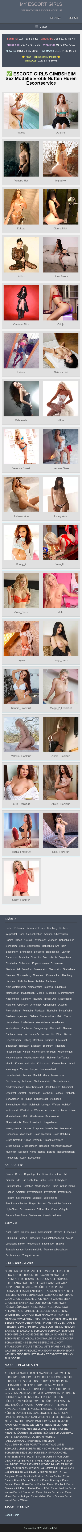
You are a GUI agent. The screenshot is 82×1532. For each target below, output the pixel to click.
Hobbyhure (61, 1180)
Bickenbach (33, 945)
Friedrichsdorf (13, 1051)
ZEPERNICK (66, 1354)
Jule (61, 612)
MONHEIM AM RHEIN (47, 1420)
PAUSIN (70, 1322)
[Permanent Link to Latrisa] (21, 350)
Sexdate (37, 1197)
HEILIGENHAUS (14, 1397)
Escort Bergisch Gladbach (30, 1476)
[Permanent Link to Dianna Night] (61, 207)
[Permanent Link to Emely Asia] (61, 494)
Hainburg (67, 975)
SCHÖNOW (27, 1338)
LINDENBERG (13, 1314)
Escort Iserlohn (59, 1488)
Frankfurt (27, 969)
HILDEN (58, 1397)
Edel (18, 1180)
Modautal (51, 992)
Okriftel (22, 1093)
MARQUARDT (61, 1314)
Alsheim (52, 939)
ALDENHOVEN (13, 1373)
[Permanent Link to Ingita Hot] (61, 159)
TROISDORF (62, 1456)
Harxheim (11, 981)
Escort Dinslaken (32, 1480)
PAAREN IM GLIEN (54, 1322)
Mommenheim (66, 992)
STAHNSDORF (13, 1346)
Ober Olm (22, 1004)
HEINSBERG (31, 1397)
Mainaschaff (12, 992)
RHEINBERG (34, 1440)
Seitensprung (23, 1197)
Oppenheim (49, 1004)
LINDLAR (10, 1416)
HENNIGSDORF (32, 1302)
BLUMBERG (32, 1279)
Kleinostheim (35, 986)
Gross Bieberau (42, 1134)
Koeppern (38, 1128)
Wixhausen (40, 1110)
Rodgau (59, 1093)
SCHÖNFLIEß (12, 1338)
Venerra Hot (21, 180)
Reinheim (28, 1010)
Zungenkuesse (30, 1255)
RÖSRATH (35, 1444)
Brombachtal (52, 951)
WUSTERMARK (36, 1354)
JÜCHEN (10, 1404)
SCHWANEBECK (14, 1342)
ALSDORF (47, 1373)
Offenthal (11, 1093)
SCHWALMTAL (52, 1448)
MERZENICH (12, 1420)
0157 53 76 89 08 (47, 60)
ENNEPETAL (61, 1381)
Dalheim (65, 951)
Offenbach (35, 1004)
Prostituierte (65, 1191)
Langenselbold (48, 1069)
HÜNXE (49, 1401)
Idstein (9, 1063)
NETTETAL (46, 1424)
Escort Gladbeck (56, 1484)
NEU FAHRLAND (44, 1318)
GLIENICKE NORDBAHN (59, 1294)
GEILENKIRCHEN (15, 1389)
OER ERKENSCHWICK (18, 1436)
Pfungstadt (34, 1093)
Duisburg (52, 928)
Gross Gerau (13, 1145)
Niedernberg (65, 998)
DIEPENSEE (58, 1287)
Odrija (60, 324)
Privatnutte (50, 1191)
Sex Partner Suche (16, 1203)
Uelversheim (12, 1022)
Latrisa (21, 372)
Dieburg (27, 1040)
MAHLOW (47, 1314)
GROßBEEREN (61, 1298)
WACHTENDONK (64, 1460)
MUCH (64, 1420)
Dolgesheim (65, 957)
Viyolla (21, 132)
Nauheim (26, 998)
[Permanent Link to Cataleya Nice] (21, 303)
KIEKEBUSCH (39, 1306)
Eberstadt (61, 1040)
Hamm (9, 939)
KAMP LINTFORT (46, 1404)
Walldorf (66, 1104)
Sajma (21, 660)
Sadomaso (48, 1243)
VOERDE (48, 1460)
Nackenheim (12, 998)
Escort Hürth (43, 1488)
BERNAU (40, 1275)
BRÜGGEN (57, 1377)
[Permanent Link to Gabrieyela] (21, 398)
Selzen (34, 1016)
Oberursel (67, 1087)
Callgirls (63, 1209)
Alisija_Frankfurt (60, 803)
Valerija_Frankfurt (21, 755)
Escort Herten (27, 1488)
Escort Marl (57, 1492)
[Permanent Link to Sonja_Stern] (61, 638)
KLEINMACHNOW (58, 1306)
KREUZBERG (12, 1310)
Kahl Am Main (26, 981)
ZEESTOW (52, 1354)
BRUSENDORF (30, 1283)
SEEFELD (43, 1342)
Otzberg (62, 1004)
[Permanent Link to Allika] (21, 255)
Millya (60, 420)
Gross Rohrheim (62, 1134)
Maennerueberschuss (56, 1249)
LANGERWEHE (41, 1412)
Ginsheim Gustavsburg (18, 975)
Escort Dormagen (51, 1480)
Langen (34, 1069)
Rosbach (70, 1093)
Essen (41, 928)
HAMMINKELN (51, 1393)
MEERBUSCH (64, 1416)
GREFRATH (63, 1389)
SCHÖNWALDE (43, 1338)
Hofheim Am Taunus (58, 1057)
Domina (58, 1232)
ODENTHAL (66, 1432)
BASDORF (49, 1271)
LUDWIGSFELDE (31, 1314)
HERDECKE (46, 1397)
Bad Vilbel (56, 1034)
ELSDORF (26, 1381)
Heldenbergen (64, 1051)
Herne (33, 1151)
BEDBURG (11, 1377)
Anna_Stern (21, 612)
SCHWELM (68, 1448)
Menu (43, 26)
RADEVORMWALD (15, 1440)
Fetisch (23, 1237)
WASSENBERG (31, 1464)
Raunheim (47, 1093)
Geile (50, 1180)
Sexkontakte (50, 1197)
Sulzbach (34, 1104)
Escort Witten (19, 1500)
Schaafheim (65, 1010)
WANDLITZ (30, 1350)
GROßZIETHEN (14, 1302)
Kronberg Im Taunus (17, 1069)
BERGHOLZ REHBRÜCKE (20, 1275)
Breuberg (39, 951)
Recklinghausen (66, 1151)
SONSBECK (40, 1452)
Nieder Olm (50, 998)
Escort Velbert (39, 1496)
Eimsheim (11, 963)
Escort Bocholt (54, 1476)
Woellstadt (26, 1134)
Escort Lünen (43, 1492)
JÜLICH (19, 1404)
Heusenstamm (14, 1057)
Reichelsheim (13, 1010)
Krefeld (28, 939)
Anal (8, 1232)
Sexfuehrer (35, 1215)
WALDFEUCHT (13, 1464)
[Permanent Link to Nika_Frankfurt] (61, 830)
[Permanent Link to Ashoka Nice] (21, 494)
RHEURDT (48, 1440)
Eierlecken (70, 1232)
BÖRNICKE (62, 1279)
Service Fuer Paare (16, 1215)
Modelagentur (42, 1186)
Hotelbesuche (13, 1186)
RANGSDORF (46, 1326)
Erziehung (11, 1237)
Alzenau (67, 1028)
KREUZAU (61, 1408)
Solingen (23, 1151)
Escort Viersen (55, 1496)
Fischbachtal (13, 969)
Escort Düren (21, 1484)
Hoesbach (35, 1122)
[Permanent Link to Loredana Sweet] (61, 446)
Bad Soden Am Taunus (36, 1034)
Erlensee (36, 1045)
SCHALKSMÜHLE (15, 1448)
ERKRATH (40, 1385)
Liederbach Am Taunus (18, 1075)
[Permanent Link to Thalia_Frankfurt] (21, 830)
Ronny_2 (21, 564)
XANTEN (43, 1472)
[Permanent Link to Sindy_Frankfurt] (21, 878)
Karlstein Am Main (45, 981)
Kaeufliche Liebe (52, 1215)
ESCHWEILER (54, 1385)
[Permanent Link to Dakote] (21, 207)
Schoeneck (12, 1134)
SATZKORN (26, 1330)
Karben (19, 1063)
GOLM (8, 1298)
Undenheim (27, 1022)
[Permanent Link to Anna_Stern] (21, 590)
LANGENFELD (24, 1412)
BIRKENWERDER (56, 1275)
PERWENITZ (12, 1326)
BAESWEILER (62, 1373)
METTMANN (27, 1420)
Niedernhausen (61, 1081)
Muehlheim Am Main (17, 1116)
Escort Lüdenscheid (24, 1492)
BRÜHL (68, 1377)
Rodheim (52, 1010)
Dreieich (49, 1040)
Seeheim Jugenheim (17, 1016)
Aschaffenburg (14, 1034)
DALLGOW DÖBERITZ (37, 1287)
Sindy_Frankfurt (21, 899)
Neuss (41, 1151)
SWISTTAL (25, 1456)
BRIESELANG (13, 1283)
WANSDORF (45, 1350)
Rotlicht (10, 1197)
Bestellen (28, 1186)
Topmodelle (54, 1203)
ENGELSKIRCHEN (43, 1381)
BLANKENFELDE (14, 1279)
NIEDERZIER (35, 1432)
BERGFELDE (63, 1271)
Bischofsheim (13, 1040)
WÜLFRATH (30, 1472)
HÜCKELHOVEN (14, 1401)
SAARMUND (12, 1330)
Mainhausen (28, 992)
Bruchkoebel (52, 1116)
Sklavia (59, 1243)
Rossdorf (44, 1145)
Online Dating (67, 1186)
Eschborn (48, 1045)
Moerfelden (51, 1128)
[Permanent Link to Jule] (61, 590)
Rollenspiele (33, 1243)
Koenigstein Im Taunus (18, 1128)
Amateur (20, 1191)
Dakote (21, 228)
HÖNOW (9, 1306)
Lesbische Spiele (15, 1243)
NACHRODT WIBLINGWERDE (22, 1424)
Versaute (67, 1203)
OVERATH (38, 1436)
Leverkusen (40, 939)
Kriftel (71, 1063)
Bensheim (11, 945)
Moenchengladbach (61, 1145)
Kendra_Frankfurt (21, 707)
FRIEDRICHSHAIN (15, 1294)
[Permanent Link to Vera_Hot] (61, 542)
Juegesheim (50, 1122)
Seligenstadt (41, 1098)
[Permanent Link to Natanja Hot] (61, 350)
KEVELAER (11, 1408)
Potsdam (19, 928)
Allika (21, 276)
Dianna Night (60, 228)
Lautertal (48, 986)
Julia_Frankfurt (21, 803)
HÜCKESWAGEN (34, 1401)
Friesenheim (40, 969)
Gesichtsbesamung (53, 1237)
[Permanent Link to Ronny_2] (21, 542)
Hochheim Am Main (34, 1057)
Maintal (37, 1075)
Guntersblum (53, 975)
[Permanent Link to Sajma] (21, 638)
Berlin (9, 928)
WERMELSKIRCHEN (16, 1468)
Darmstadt (11, 957)
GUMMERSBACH (15, 1393)
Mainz (46, 1075)
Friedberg (60, 1045)
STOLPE (27, 1346)
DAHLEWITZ (46, 1283)
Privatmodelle (34, 1191)
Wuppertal (11, 934)
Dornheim (38, 1040)
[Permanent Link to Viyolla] (21, 111)
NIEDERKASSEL (58, 1428)
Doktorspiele (45, 1232)
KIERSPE (24, 1408)
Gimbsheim (69, 969)
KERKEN (61, 1404)
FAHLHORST (37, 1291)
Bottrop (51, 1151)
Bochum (63, 928)
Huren (55, 1186)
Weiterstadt (12, 1110)
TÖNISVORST (46, 1456)
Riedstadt (40, 1010)
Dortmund (31, 928)
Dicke (42, 1180)
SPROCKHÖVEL (57, 1452)
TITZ (34, 1456)
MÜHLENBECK (25, 1318)
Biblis (22, 945)
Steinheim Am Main (16, 1104)
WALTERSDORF (14, 1350)
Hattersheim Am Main (43, 1051)
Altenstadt (55, 1028)
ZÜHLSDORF (12, 1358)
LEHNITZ (62, 1310)
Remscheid (12, 1157)
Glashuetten (36, 1116)
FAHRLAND (52, 1291)
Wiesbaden (58, 1022)
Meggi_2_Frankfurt (61, 707)
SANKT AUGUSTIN (53, 1444)
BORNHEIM (24, 1377)
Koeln (23, 1157)
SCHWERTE (12, 1452)
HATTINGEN (68, 1393)
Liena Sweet (61, 276)
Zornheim (26, 1028)
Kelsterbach (43, 1063)
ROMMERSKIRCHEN (17, 1444)
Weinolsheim (43, 1022)
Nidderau (27, 1081)
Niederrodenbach (15, 1087)
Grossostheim (29, 1145)
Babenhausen (66, 939)
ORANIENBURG (14, 1271)
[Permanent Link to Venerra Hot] (21, 159)
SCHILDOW (40, 1330)
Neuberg (37, 998)
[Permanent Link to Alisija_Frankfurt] (61, 782)
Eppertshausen (40, 963)
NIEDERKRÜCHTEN (16, 1432)
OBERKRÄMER (33, 1322)
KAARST (30, 1404)
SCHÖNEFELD (13, 1334)
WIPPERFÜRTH (14, 1472)
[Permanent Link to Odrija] (61, 303)
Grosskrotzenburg (53, 1139)
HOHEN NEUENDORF (54, 1302)
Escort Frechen (37, 1484)
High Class (12, 1209)
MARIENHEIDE (46, 1416)
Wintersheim (12, 1028)
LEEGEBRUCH (48, 1310)
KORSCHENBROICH (42, 1408)
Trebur (67, 1016)
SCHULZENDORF (63, 1338)
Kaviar (69, 1237)
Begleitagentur (32, 1174)
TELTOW (38, 1346)
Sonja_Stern (61, 660)
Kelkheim (30, 1063)
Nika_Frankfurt (60, 851)
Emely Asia (60, 516)
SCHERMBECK (34, 1448)
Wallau (56, 1104)
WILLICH (69, 1468)
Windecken (26, 1110)
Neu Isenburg (13, 1081)
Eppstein (24, 1045)
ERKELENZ (26, 1385)
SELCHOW (56, 1342)
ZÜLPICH (54, 1472)
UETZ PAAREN (52, 1346)
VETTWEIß (36, 1460)
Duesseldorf (34, 1157)
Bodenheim (12, 951)
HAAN (28, 1393)
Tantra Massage (14, 1249)
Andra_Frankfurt (60, 755)
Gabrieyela (21, 420)
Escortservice (27, 1209)
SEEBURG (31, 1342)
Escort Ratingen (21, 1496)
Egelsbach (11, 1045)
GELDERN (32, 1389)
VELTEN (67, 1346)
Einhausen (24, 963)
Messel (40, 992)
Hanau (26, 1051)
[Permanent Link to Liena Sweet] (61, 255)
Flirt (65, 1174)
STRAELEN (11, 1456)
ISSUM (66, 1401)
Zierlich (10, 1180)
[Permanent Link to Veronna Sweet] (21, 446)
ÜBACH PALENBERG (17, 1460)
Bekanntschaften (51, 1174)
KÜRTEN (10, 1412)
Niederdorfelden (42, 1081)
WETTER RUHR (54, 1468)
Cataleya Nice (21, 324)
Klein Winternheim (16, 986)
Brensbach (26, 951)
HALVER (38, 1393)
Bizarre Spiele (28, 1232)
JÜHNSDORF (22, 1306)
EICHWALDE (12, 1291)
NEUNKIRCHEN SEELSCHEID (31, 1428)
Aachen (48, 934)
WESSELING (36, 1468)
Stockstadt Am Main (51, 1016)
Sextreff (41, 1203)
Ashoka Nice (21, 516)
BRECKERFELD (41, 1377)
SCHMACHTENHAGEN (61, 1330)
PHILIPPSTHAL (29, 1326)
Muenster (53, 1110)
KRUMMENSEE (30, 1310)
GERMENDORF (35, 1294)
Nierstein (10, 1004)
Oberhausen (61, 934)
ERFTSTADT (12, 1385)
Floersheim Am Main (17, 1122)
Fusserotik (34, 1237)
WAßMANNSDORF (63, 1350)
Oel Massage (13, 1255)
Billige (40, 1209)
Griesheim (38, 975)
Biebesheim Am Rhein (54, 945)
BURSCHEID (12, 1381)
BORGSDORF (48, 1279)
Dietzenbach (50, 957)
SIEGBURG (26, 1452)
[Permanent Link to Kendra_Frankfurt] (21, 686)
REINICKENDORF (65, 1326)
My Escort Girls (41, 4)
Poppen (10, 1191)
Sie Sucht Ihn (30, 1180)
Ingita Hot (61, 180)
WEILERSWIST (63, 1464)
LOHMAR (31, 1416)
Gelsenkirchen (34, 934)
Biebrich (68, 1034)
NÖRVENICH (51, 1432)
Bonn (21, 934)
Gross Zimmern (33, 1139)
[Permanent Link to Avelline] (61, 111)
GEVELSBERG (46, 1389)
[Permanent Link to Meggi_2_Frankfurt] (61, 686)
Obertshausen (52, 1087)
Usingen (45, 1104)
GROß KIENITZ (43, 1298)
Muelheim (11, 1151)
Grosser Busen (14, 1174)
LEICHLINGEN (59, 1412)
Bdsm (16, 1232)
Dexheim (24, 957)
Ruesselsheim (68, 1110)
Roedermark (66, 1128)
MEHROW (10, 1318)
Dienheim (36, 957)
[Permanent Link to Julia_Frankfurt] (21, 782)
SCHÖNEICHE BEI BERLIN (37, 1334)
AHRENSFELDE (33, 1271)
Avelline (60, 132)
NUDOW (19, 1322)
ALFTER (27, 1373)
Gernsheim (55, 969)
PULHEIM (49, 1436)
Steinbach (55, 1098)
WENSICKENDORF (16, 1354)
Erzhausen (57, 963)
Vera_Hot (60, 564)
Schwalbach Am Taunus (19, 1098)
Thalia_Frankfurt (21, 851)
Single (32, 1203)
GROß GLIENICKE (23, 1298)
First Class (51, 1209)
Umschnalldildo (33, 1249)
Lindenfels (61, 986)
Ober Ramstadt (34, 1087)
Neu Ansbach (58, 1075)
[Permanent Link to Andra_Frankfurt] (61, 734)
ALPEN (36, 1373)
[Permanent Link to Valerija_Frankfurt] (21, 734)
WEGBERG (47, 1464)
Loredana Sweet (60, 468)
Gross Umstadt (14, 1139)
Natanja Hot (61, 372)
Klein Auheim (59, 1063)
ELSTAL (24, 1291)
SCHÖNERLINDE (64, 1334)
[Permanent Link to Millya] (61, 398)
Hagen (18, 939)
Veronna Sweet (21, 468)
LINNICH (21, 1416)
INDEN (58, 1401)
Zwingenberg (40, 1028)
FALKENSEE (66, 1291)
